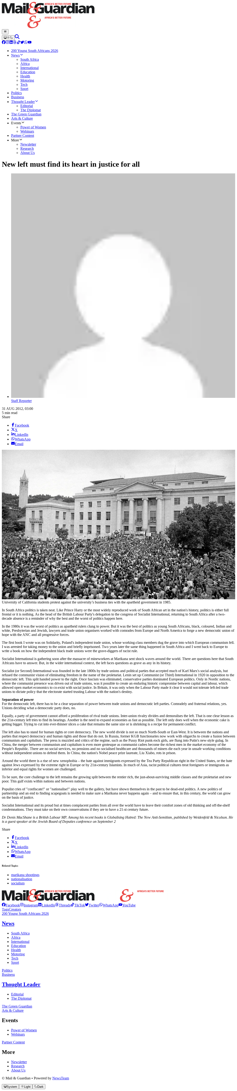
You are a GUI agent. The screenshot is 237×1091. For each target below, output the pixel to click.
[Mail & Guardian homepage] (118, 15)
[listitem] (11, 905)
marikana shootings (25, 875)
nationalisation (21, 879)
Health (16, 950)
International (20, 942)
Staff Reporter (21, 401)
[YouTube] (29, 43)
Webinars (18, 1034)
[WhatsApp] (26, 43)
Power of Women (24, 1030)
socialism (18, 883)
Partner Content (13, 1042)
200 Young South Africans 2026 (25, 914)
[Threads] (15, 43)
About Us (18, 1070)
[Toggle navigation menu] (5, 31)
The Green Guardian (17, 1006)
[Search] (17, 38)
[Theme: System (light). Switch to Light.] (8, 37)
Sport (15, 962)
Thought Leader (21, 984)
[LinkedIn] (11, 43)
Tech (14, 958)
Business (8, 974)
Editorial (17, 994)
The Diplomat (21, 998)
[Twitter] (22, 43)
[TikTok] (18, 43)
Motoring (18, 954)
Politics (7, 970)
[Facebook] (4, 43)
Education (18, 946)
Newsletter (19, 1062)
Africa (15, 937)
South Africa (20, 933)
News (8, 923)
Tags (5, 909)
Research (18, 1066)
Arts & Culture (13, 1010)
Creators (15, 909)
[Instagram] (7, 43)
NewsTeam (60, 1078)
